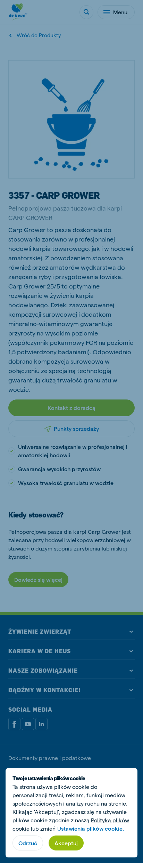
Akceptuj (66, 843)
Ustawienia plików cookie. (90, 828)
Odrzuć (27, 843)
